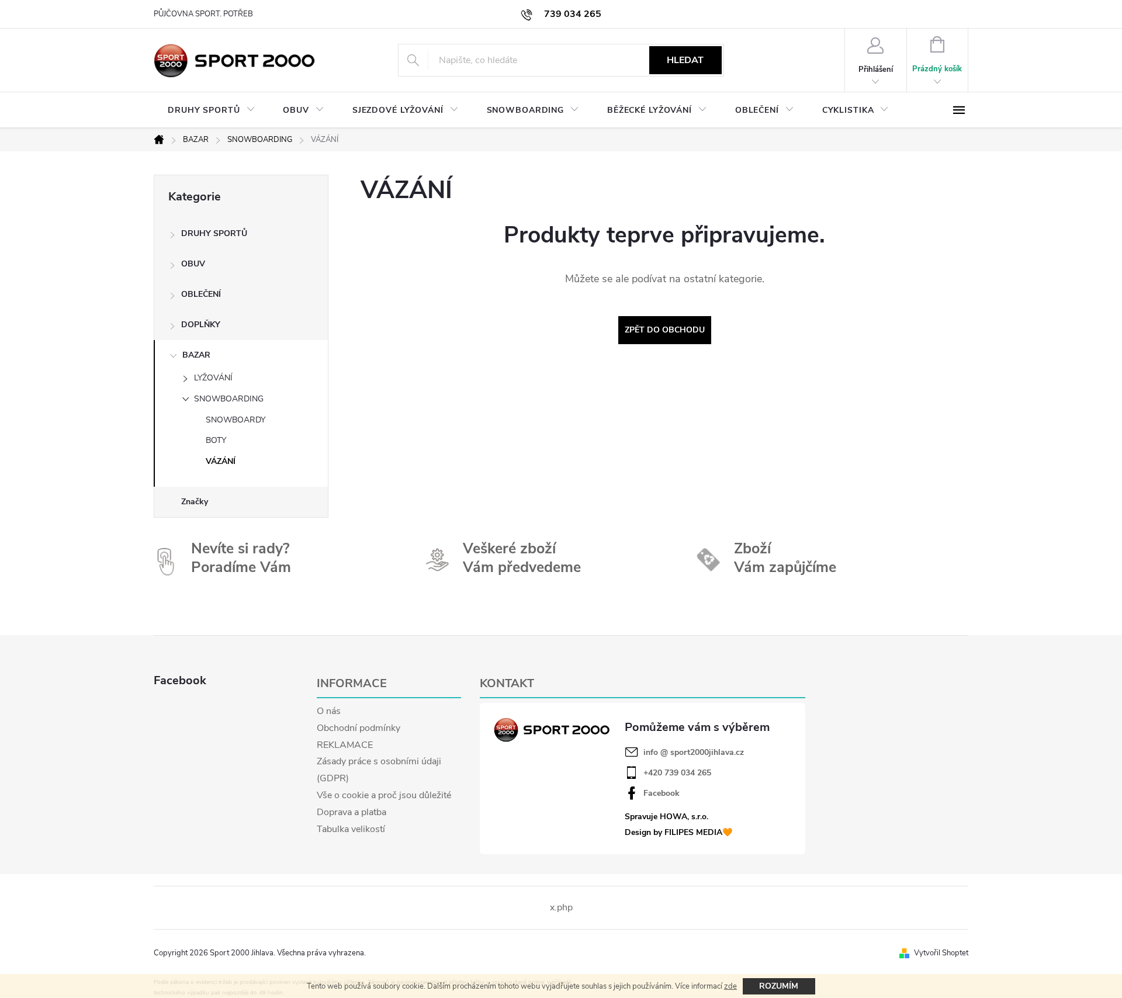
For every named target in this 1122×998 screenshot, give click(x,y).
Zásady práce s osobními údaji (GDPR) (379, 770)
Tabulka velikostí (351, 829)
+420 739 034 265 (677, 773)
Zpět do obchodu (665, 329)
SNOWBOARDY (235, 419)
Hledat (685, 60)
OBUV (193, 263)
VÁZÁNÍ (221, 461)
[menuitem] (211, 110)
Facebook (661, 793)
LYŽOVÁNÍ (213, 377)
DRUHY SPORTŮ (214, 233)
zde (730, 986)
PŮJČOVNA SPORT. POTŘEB (203, 14)
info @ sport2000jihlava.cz (693, 752)
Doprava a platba (351, 812)
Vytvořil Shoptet (941, 953)
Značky (194, 501)
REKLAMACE (345, 745)
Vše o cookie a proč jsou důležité (384, 795)
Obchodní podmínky (358, 728)
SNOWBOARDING (229, 398)
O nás (329, 711)
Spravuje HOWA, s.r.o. (666, 816)
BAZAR (196, 355)
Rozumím (778, 986)
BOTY (216, 440)
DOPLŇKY (200, 324)
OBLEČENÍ (201, 294)
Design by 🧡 (678, 832)
